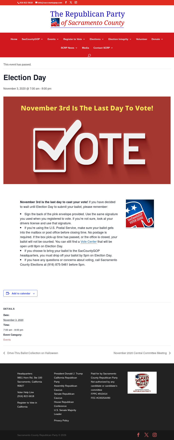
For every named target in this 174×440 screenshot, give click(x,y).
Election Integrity (118, 39)
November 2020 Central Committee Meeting (140, 353)
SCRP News (67, 48)
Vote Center (89, 241)
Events (52, 39)
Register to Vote (72, 39)
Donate (156, 39)
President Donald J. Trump (68, 373)
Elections (95, 39)
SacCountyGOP (31, 39)
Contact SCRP (101, 48)
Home (14, 39)
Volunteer (141, 39)
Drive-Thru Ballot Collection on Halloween (32, 353)
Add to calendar (21, 293)
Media (85, 48)
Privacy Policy (61, 420)
